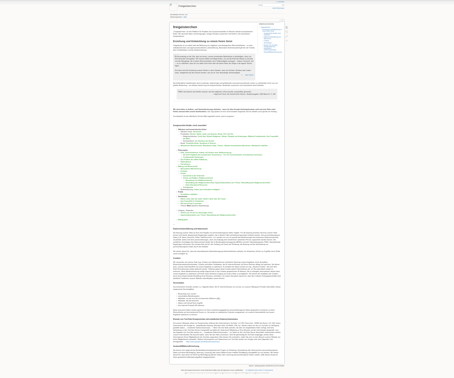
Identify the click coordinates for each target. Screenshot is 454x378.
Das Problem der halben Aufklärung (194, 159)
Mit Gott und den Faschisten (191, 203)
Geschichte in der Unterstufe (193, 176)
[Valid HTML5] (240, 373)
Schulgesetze (188, 187)
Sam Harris (249, 75)
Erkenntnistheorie (191, 152)
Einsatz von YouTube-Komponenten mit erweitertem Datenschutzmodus (271, 47)
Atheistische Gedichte (259, 145)
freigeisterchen (266, 27)
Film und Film (228, 134)
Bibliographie (183, 220)
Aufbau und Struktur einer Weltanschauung (215, 152)
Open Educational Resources (196, 185)
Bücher (193, 134)
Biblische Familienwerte (257, 136)
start (186, 14)
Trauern (220, 145)
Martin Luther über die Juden (191, 199)
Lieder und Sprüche (209, 134)
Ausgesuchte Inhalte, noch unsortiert (272, 34)
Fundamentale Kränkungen (193, 157)
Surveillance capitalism (189, 194)
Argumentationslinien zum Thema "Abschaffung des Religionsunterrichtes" (243, 183)
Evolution (184, 171)
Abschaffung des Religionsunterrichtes (200, 183)
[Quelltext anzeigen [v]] (286, 27)
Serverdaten (268, 43)
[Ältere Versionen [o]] (286, 32)
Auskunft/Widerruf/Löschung (273, 52)
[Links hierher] (286, 36)
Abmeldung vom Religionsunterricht (199, 180)
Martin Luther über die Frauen (214, 199)
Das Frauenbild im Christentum (192, 201)
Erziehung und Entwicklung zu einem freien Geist (272, 30)
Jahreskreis (197, 132)
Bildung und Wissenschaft (187, 166)
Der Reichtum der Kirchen (204, 141)
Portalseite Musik (192, 143)
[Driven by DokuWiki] (262, 373)
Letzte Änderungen (278, 8)
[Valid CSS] (250, 373)
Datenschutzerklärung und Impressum (272, 37)
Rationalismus (186, 162)
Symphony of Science (208, 143)
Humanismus (185, 164)
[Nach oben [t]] (286, 41)
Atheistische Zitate (209, 145)
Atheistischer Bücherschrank (191, 145)
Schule (183, 173)
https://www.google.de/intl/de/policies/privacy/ (203, 342)
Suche (283, 5)
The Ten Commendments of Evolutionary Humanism (242, 155)
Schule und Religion (190, 178)
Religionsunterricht (206, 178)
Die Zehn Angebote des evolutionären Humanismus (202, 155)
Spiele (198, 134)
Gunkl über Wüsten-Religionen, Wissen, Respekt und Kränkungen (222, 136)
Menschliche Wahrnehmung (191, 169)
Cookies (266, 41)
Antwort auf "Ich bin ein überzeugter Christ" (197, 213)
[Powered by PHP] (228, 373)
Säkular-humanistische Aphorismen (237, 145)
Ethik (182, 152)
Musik (220, 134)
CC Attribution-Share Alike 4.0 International (259, 370)
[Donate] (218, 373)
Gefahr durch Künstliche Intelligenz (207, 189)
